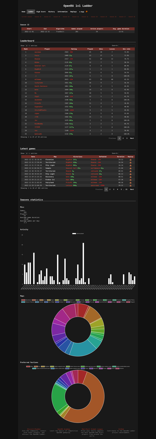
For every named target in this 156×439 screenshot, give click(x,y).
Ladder (31, 12)
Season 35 (47, 16)
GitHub (121, 429)
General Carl (40, 66)
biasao (37, 72)
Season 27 (122, 16)
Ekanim (37, 59)
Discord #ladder (34, 429)
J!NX (36, 117)
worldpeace (95, 168)
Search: (115, 45)
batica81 (38, 134)
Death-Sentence (41, 86)
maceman (38, 52)
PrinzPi (38, 103)
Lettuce (69, 185)
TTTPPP (37, 127)
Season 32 (75, 16)
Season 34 (56, 16)
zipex (37, 113)
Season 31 (85, 16)
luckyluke (39, 83)
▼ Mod (81, 12)
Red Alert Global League (92, 429)
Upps (68, 179)
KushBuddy (39, 124)
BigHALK (38, 69)
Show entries (29, 46)
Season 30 (94, 16)
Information (63, 12)
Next (132, 138)
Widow (37, 62)
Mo (35, 93)
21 (126, 189)
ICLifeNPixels (40, 110)
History (51, 12)
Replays (73, 12)
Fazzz (37, 55)
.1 (35, 76)
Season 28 (113, 16)
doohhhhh (38, 100)
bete (36, 89)
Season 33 (66, 16)
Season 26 (132, 16)
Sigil (37, 96)
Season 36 (38, 16)
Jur (36, 120)
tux (36, 130)
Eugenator (39, 107)
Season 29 (103, 16)
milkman (38, 79)
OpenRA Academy (64, 429)
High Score (41, 12)
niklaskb (94, 171)
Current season (27, 16)
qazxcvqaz (95, 185)
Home (23, 12)
